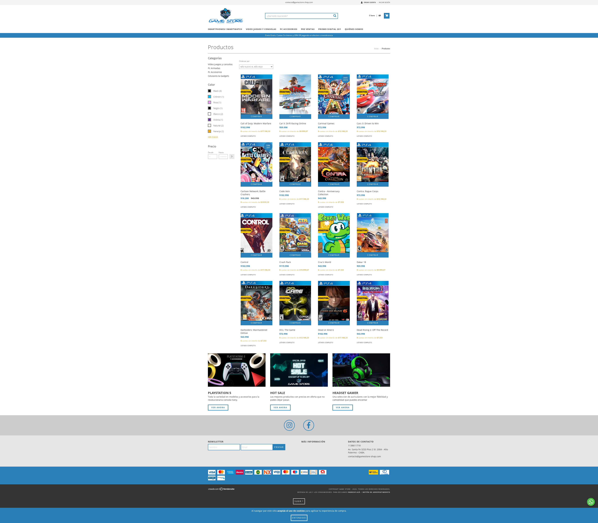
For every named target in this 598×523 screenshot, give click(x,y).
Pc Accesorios (288, 29)
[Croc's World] (334, 233)
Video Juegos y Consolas (261, 29)
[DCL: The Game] (295, 301)
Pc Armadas (214, 68)
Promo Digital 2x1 (329, 29)
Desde (210, 152)
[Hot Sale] (299, 370)
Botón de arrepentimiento (376, 492)
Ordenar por (244, 61)
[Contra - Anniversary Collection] (334, 162)
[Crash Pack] (295, 233)
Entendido (299, 517)
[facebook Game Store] (308, 425)
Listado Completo (248, 136)
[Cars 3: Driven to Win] (373, 94)
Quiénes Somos (354, 29)
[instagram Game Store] (289, 425)
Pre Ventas (308, 29)
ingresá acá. (354, 492)
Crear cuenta (370, 2)
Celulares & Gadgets (218, 75)
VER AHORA (218, 407)
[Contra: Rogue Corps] (373, 162)
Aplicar (231, 156)
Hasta (221, 152)
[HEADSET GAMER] (361, 370)
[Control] (256, 233)
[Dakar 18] (373, 233)
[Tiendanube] (221, 490)
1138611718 (354, 445)
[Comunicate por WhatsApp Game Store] (591, 502)
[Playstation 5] (237, 370)
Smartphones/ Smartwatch (225, 29)
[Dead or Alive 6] (334, 301)
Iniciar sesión (384, 2)
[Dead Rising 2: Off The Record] (373, 301)
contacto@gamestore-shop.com (299, 2)
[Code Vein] (295, 162)
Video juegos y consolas (220, 64)
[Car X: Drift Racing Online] (295, 94)
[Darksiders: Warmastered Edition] (256, 301)
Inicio (376, 48)
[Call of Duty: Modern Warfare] (256, 94)
